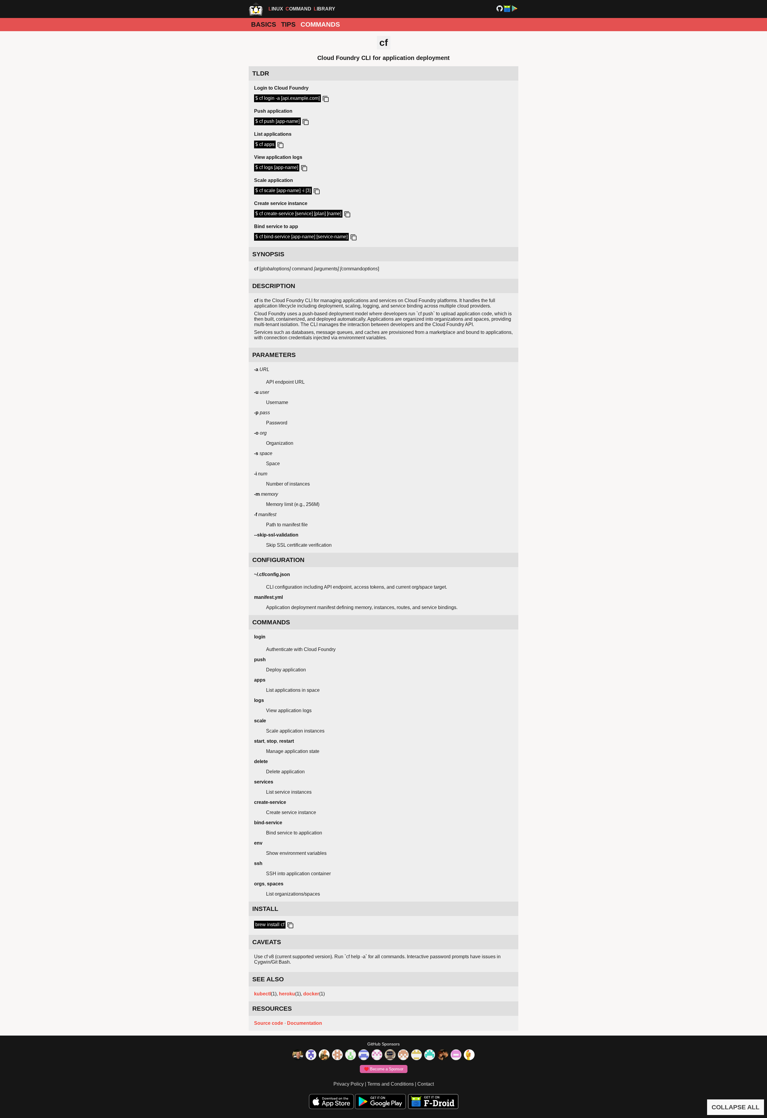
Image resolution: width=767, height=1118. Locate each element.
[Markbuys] (429, 1055)
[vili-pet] (390, 1055)
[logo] (256, 9)
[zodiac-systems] (311, 1055)
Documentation (304, 1023)
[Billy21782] (456, 1055)
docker (311, 993)
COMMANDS (271, 622)
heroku (287, 993)
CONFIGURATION (278, 559)
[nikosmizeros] (324, 1055)
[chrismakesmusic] (403, 1055)
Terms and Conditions (390, 1084)
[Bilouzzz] (337, 1055)
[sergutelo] (469, 1055)
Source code (268, 1023)
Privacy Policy (348, 1084)
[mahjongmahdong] (377, 1055)
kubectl (262, 993)
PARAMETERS (274, 354)
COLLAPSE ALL (736, 1107)
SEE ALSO (268, 979)
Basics (263, 24)
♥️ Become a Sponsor (383, 1069)
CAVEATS (266, 941)
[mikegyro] (297, 1055)
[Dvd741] (350, 1055)
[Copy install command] (290, 925)
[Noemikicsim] (442, 1055)
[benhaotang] (363, 1055)
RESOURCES (272, 1008)
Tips (288, 24)
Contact (425, 1084)
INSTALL (265, 908)
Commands (320, 24)
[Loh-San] (416, 1055)
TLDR (260, 73)
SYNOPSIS (268, 254)
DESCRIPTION (273, 285)
